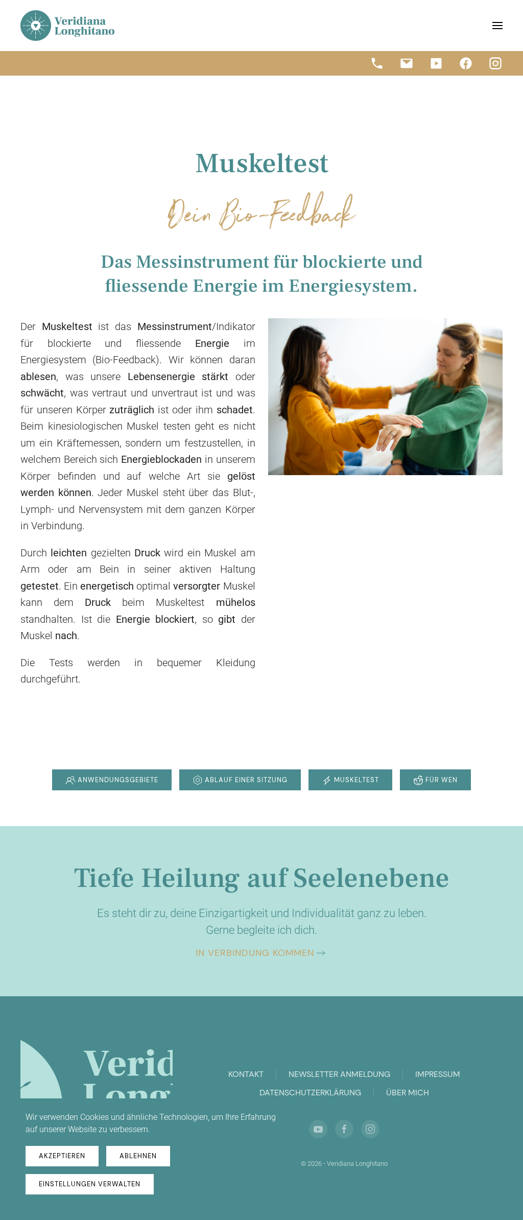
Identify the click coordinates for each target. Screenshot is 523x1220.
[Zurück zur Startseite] (67, 25)
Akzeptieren (62, 1156)
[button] (497, 25)
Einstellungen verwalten (89, 1184)
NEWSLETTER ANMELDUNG (339, 1074)
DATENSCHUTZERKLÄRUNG (310, 1092)
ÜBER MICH (407, 1092)
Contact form (406, 63)
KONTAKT (246, 1074)
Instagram (495, 63)
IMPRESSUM (437, 1074)
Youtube (436, 63)
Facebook (466, 63)
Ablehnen (138, 1156)
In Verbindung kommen (255, 953)
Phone (377, 63)
